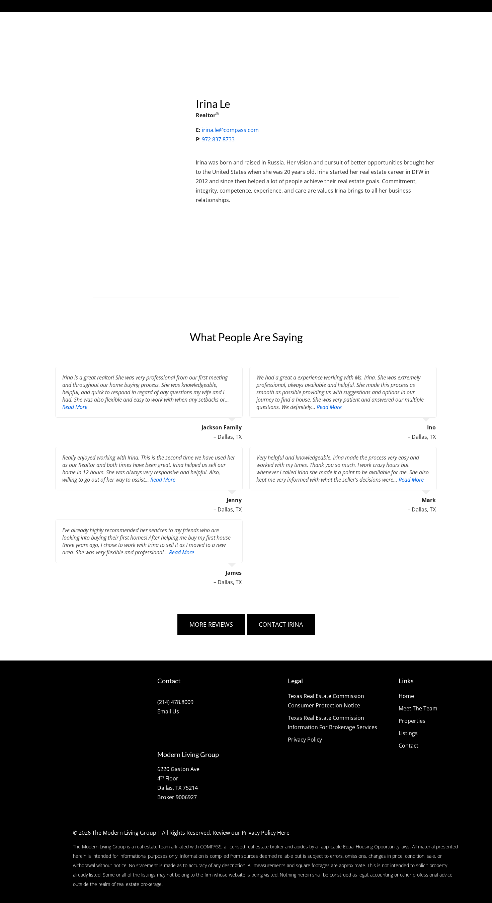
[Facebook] (61, 6)
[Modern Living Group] (99, 36)
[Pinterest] (118, 6)
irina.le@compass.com (230, 130)
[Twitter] (72, 6)
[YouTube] (106, 6)
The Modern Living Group (124, 832)
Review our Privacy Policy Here (251, 832)
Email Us (168, 711)
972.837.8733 (218, 139)
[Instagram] (83, 6)
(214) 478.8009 (175, 702)
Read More (74, 407)
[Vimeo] (95, 6)
